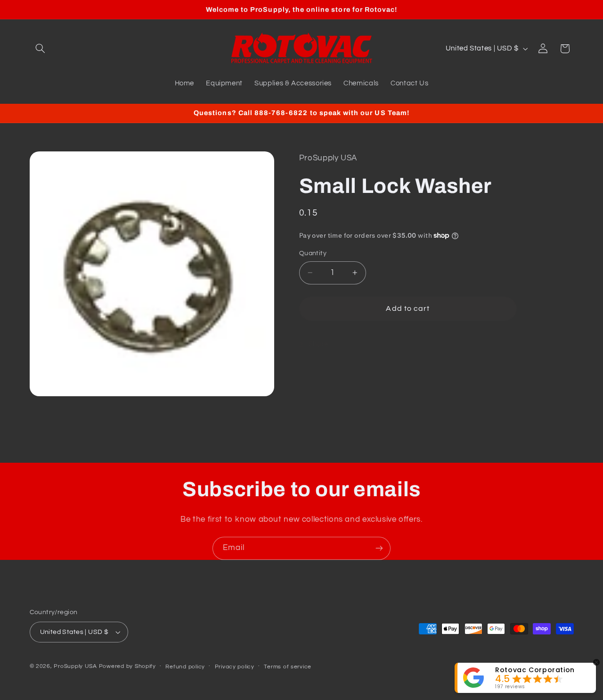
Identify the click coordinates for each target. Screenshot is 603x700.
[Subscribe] (379, 548)
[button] (40, 48)
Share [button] (318, 344)
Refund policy (185, 666)
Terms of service (287, 666)
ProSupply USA (75, 666)
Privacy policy (234, 666)
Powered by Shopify (127, 666)
